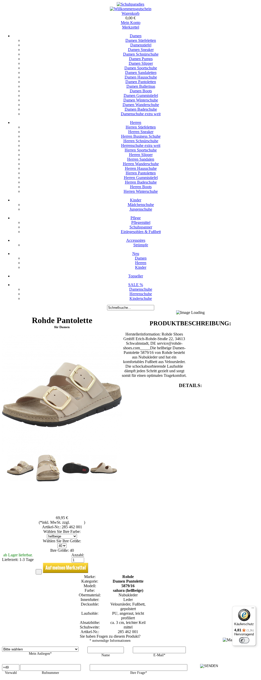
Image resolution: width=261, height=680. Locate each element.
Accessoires (135, 240)
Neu (135, 253)
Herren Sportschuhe (141, 150)
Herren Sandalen (140, 159)
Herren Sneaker (140, 132)
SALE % (135, 285)
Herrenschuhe (140, 294)
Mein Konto (130, 22)
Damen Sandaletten (140, 72)
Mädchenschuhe (141, 204)
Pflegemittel (140, 222)
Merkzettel (130, 27)
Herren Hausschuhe (141, 168)
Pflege (135, 218)
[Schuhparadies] (130, 4)
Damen (135, 36)
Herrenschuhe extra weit (140, 145)
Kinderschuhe (140, 298)
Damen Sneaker (141, 49)
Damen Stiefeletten (140, 40)
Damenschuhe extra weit (141, 114)
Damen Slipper (141, 63)
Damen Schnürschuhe (141, 54)
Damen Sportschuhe (140, 68)
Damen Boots (141, 91)
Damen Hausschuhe (141, 77)
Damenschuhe (140, 289)
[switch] (244, 640)
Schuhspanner (140, 227)
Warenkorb (130, 13)
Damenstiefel (140, 45)
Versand (77, 522)
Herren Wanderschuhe (141, 164)
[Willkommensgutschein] (130, 9)
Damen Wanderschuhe (141, 104)
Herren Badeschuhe (141, 182)
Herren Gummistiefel (141, 177)
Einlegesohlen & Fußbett (141, 231)
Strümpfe (140, 245)
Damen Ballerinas (140, 86)
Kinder (135, 200)
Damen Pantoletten (140, 82)
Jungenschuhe (140, 209)
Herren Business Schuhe (141, 136)
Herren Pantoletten (141, 173)
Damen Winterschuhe (140, 100)
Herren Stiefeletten (141, 127)
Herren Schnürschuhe (140, 141)
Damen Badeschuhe (141, 109)
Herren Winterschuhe (141, 191)
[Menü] (253, 609)
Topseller (135, 276)
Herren (135, 122)
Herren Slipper (141, 154)
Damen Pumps (141, 59)
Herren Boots (141, 187)
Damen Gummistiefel (141, 95)
